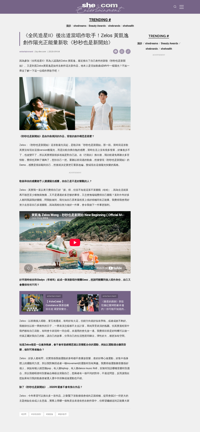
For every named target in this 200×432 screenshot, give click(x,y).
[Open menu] (181, 7)
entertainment (26, 51)
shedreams (79, 25)
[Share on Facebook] (115, 51)
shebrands (114, 25)
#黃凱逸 (49, 414)
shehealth (128, 25)
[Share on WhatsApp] (121, 51)
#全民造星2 (36, 414)
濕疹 (68, 25)
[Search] (175, 7)
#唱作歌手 (62, 414)
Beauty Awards (97, 25)
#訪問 (23, 414)
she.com (42, 51)
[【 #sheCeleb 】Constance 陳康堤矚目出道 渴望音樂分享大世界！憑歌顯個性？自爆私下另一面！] (32, 302)
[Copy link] (128, 51)
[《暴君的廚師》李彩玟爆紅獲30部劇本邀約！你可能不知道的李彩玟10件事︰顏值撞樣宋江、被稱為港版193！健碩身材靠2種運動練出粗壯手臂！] (88, 302)
